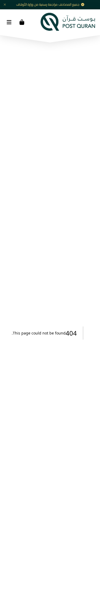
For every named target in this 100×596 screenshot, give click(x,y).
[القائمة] (9, 22)
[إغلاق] (4, 4)
